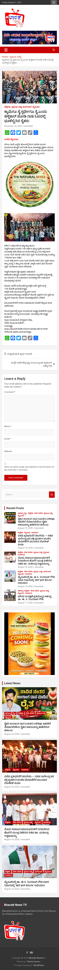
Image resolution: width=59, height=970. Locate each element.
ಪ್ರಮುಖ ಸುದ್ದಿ (17, 107)
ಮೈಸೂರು (36, 107)
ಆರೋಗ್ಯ (20, 513)
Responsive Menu (54, 2)
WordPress (39, 965)
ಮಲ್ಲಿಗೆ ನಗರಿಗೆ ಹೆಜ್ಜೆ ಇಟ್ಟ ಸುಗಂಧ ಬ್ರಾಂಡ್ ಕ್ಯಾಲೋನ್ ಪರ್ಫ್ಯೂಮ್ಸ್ (31, 364)
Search (52, 494)
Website (8, 451)
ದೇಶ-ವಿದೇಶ (38, 513)
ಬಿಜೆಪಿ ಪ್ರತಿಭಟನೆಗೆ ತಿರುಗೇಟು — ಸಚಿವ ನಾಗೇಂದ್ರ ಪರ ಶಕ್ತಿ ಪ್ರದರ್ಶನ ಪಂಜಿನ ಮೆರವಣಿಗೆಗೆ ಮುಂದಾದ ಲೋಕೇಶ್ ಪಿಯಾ (35, 540)
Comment (9, 392)
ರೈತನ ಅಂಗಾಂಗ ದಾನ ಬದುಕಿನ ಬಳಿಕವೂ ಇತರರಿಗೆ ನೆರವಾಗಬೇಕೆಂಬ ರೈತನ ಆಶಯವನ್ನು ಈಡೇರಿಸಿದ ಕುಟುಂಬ (36, 521)
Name (7, 426)
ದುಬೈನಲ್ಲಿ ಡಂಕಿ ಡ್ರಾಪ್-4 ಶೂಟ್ (19, 354)
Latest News (12, 683)
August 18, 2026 (25, 528)
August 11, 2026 (25, 603)
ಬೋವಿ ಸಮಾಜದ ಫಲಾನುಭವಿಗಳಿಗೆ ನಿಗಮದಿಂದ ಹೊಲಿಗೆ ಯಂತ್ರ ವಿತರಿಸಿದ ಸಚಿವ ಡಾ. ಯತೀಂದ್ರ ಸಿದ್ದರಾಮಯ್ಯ (35, 560)
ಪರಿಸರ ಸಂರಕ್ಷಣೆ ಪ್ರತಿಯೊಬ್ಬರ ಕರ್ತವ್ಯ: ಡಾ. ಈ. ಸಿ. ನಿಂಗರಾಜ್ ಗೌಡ (35, 598)
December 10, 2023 (13, 126)
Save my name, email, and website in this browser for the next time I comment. (29, 468)
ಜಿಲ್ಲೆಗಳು (7, 107)
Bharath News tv (36, 958)
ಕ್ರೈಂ (25, 513)
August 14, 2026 (25, 586)
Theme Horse (33, 961)
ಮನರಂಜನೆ (27, 107)
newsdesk (28, 126)
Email (7, 439)
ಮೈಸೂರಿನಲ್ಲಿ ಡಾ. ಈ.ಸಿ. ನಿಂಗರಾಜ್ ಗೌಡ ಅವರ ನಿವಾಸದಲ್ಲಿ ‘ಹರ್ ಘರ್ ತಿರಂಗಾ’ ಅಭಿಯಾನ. (36, 580)
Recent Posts (15, 508)
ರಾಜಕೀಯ (34, 533)
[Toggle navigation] (6, 50)
